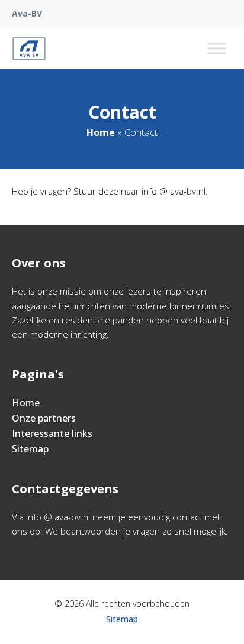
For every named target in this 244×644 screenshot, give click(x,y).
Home (100, 132)
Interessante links (52, 433)
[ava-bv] (29, 48)
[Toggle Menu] (216, 48)
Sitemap (30, 448)
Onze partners (44, 418)
